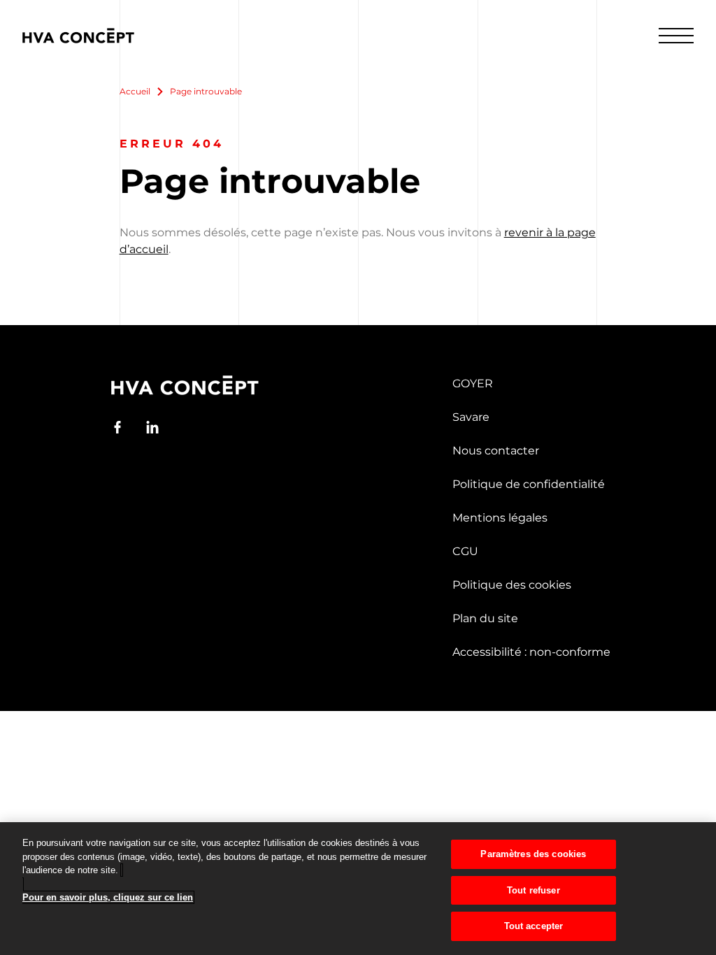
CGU (465, 551)
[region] (358, 888)
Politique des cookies (511, 584)
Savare (470, 417)
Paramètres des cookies (533, 854)
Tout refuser (533, 890)
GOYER (472, 383)
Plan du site (485, 618)
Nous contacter (495, 450)
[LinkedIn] (152, 427)
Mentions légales (499, 517)
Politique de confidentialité (528, 484)
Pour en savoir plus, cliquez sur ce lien (107, 897)
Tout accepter (534, 926)
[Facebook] (117, 427)
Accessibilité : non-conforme (531, 652)
